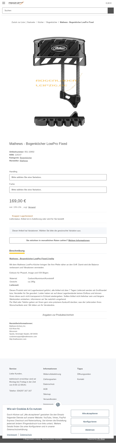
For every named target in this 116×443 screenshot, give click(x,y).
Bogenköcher (26, 158)
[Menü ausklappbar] (3, 2)
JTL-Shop (101, 439)
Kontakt (80, 379)
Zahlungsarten (49, 379)
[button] (91, 3)
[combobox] (58, 177)
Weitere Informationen (79, 240)
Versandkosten (50, 399)
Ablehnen (90, 430)
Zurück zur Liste (18, 22)
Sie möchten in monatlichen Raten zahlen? (58, 240)
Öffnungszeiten (84, 374)
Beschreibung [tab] (17, 251)
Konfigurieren (90, 421)
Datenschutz (26, 434)
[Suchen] (111, 10)
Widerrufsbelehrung (52, 374)
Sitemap (47, 394)
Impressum (12, 434)
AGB (45, 389)
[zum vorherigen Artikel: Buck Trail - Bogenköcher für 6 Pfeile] (104, 22)
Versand (32, 207)
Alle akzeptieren (90, 413)
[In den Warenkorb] (11, 31)
